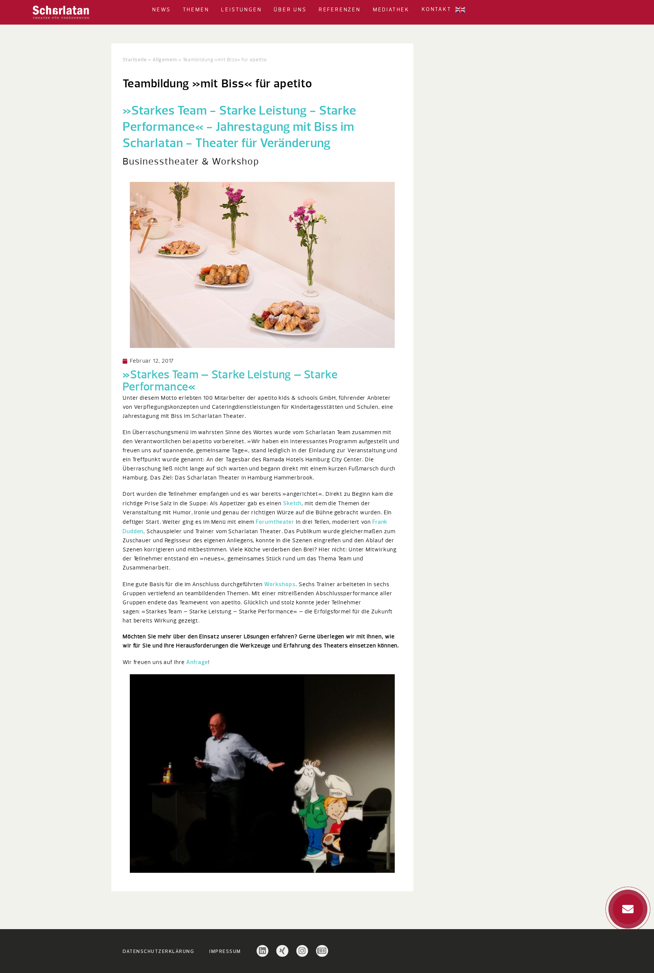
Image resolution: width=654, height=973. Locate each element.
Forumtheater (275, 521)
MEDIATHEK (391, 9)
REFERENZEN (340, 9)
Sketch (292, 503)
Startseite (135, 59)
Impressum (225, 951)
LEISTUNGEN (241, 9)
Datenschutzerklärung (158, 951)
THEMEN (196, 9)
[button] (174, 9)
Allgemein (165, 59)
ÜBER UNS (290, 9)
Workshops (280, 584)
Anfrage (197, 662)
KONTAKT (437, 9)
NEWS (161, 9)
